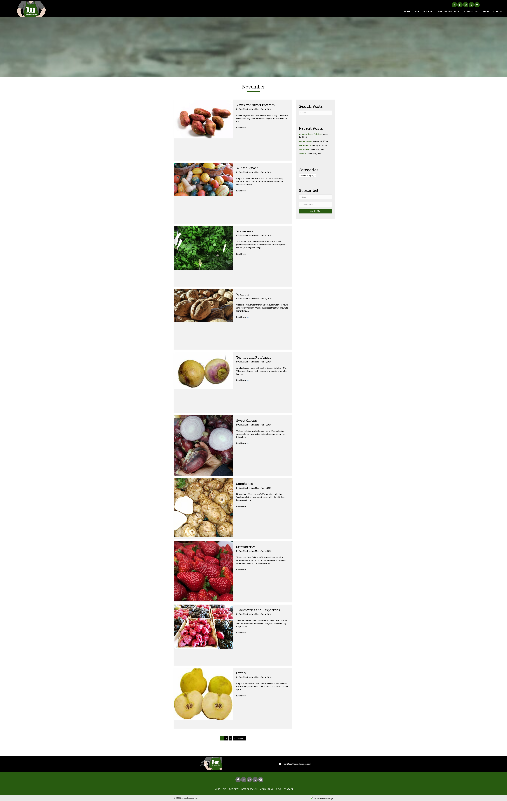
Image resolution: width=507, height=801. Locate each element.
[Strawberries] (203, 571)
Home (217, 789)
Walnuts (242, 294)
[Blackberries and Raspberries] (203, 627)
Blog (278, 789)
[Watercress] (203, 248)
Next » (241, 738)
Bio (224, 789)
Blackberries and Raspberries (258, 610)
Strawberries (245, 547)
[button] (454, 4)
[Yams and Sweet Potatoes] (203, 119)
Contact (288, 789)
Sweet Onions (246, 420)
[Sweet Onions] (203, 445)
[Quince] (203, 694)
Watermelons (305, 145)
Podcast (234, 789)
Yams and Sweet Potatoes (255, 105)
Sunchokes (244, 484)
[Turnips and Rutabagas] (203, 370)
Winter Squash (247, 168)
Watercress (244, 231)
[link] (407, 11)
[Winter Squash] (203, 179)
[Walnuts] (203, 305)
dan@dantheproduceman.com (297, 763)
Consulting (266, 789)
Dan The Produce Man (249, 109)
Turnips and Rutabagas (253, 357)
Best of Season (249, 789)
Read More (242, 127)
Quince (241, 673)
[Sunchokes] (203, 507)
